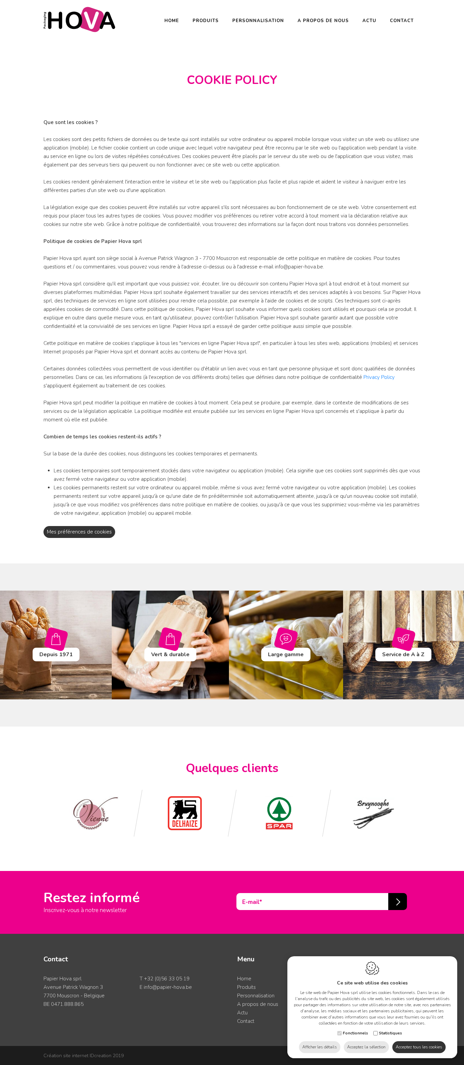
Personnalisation (258, 21)
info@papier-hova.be (168, 987)
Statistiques (390, 1033)
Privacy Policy (379, 377)
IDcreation (77, 1055)
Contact (402, 21)
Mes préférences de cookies (79, 531)
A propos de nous (323, 21)
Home (171, 21)
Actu (369, 21)
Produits (206, 21)
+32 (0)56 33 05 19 (167, 978)
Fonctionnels (355, 1033)
